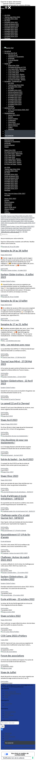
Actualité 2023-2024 (11, 27)
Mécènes (11, 129)
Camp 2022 (19, 226)
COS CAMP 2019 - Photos (16, 78)
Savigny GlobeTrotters (8, 226)
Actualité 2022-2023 (11, 29)
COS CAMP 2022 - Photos (16, 76)
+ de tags (24, 232)
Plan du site (8, 733)
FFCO (6, 705)
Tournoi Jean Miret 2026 (12, 17)
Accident (11, 111)
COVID (28, 228)
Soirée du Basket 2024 (11, 26)
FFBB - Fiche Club (10, 692)
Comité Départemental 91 (12, 693)
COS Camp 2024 (13, 72)
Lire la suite (4, 268)
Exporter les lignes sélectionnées (11, 2)
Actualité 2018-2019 (11, 36)
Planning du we (13, 55)
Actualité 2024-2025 (11, 22)
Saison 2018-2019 (14, 124)
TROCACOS (5, 232)
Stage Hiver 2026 (13, 65)
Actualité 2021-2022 (11, 31)
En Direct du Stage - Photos (16, 79)
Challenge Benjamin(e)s (23, 230)
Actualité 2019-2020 (11, 34)
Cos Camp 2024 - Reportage (17, 69)
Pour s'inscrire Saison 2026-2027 (18, 110)
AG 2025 (7, 20)
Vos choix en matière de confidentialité (20, 754)
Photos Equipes (13, 118)
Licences (7, 735)
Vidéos (10, 127)
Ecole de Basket (13, 60)
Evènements (12, 120)
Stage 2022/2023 (28, 226)
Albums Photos (13, 125)
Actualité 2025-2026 (11, 19)
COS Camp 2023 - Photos (16, 74)
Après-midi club (13, 228)
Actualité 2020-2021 (11, 33)
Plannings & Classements (16, 56)
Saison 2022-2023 (14, 115)
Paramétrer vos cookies (11, 740)
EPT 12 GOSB (8, 715)
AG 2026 (7, 15)
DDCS (6, 717)
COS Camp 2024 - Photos (16, 71)
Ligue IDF (7, 695)
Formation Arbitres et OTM (17, 67)
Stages (10, 62)
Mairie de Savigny (10, 712)
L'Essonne (7, 713)
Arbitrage (11, 58)
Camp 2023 (22, 228)
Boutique (7, 38)
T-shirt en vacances (15, 232)
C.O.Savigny (8, 703)
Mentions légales (9, 736)
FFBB (6, 697)
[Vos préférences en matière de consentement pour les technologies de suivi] (33, 758)
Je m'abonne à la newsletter (9, 720)
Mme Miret (12, 122)
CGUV (6, 738)
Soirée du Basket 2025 (11, 24)
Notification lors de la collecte (13, 758)
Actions (10, 117)
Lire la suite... (5, 354)
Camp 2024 (4, 228)
